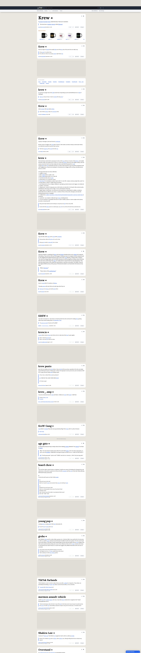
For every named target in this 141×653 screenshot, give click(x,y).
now (62, 53)
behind (55, 97)
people (47, 49)
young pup (40, 529)
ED (40, 378)
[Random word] (98, 8)
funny (47, 289)
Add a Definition (95, 10)
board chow (40, 496)
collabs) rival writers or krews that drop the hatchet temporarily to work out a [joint (63, 195)
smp (47, 397)
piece (82, 195)
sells (48, 109)
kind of (63, 600)
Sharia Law (46, 636)
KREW (39, 325)
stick (67, 483)
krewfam (55, 82)
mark (53, 144)
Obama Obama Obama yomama (48, 401)
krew (39, 99)
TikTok (46, 587)
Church (42, 605)
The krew (41, 289)
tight (61, 369)
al (52, 111)
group (48, 22)
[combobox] (72, 8)
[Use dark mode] (103, 8)
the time (51, 239)
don (64, 203)
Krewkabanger (61, 82)
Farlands (50, 587)
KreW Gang (42, 83)
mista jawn (43, 99)
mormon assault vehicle (42, 608)
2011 (60, 320)
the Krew (46, 268)
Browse (46, 10)
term (43, 600)
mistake (72, 636)
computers (59, 236)
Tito (66, 257)
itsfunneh (60, 24)
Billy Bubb (42, 209)
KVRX (48, 608)
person (43, 524)
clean (48, 483)
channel (53, 24)
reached (42, 587)
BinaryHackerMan (46, 496)
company (43, 109)
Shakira (60, 638)
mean (73, 544)
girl (42, 165)
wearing (54, 111)
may (55, 260)
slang (46, 539)
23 (52, 526)
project (54, 53)
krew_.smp (81, 82)
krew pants (40, 385)
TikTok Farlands (41, 589)
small (57, 141)
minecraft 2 (50, 242)
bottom (76, 161)
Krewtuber (44, 82)
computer (65, 471)
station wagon (49, 600)
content (67, 446)
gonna (42, 323)
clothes (52, 109)
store (62, 97)
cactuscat (43, 555)
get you (41, 97)
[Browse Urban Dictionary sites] (40, 8)
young (47, 526)
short (43, 181)
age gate (39, 457)
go (44, 323)
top (63, 161)
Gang (39, 429)
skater (75, 254)
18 (60, 206)
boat (67, 335)
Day (48, 605)
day (57, 148)
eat (71, 471)
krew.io (47, 83)
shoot (49, 335)
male (52, 369)
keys (59, 483)
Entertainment (55, 10)
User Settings (101, 10)
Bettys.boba (43, 27)
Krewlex (49, 82)
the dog (44, 529)
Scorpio (69, 395)
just (44, 242)
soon (77, 542)
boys (55, 254)
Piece (40, 181)
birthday (48, 452)
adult (50, 524)
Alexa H (44, 385)
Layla (52, 395)
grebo (39, 555)
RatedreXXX (43, 273)
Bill (40, 455)
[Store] (101, 8)
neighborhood (52, 271)
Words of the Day (40, 10)
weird (51, 372)
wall (74, 164)
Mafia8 (44, 434)
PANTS (57, 378)
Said (53, 584)
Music (61, 10)
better (47, 206)
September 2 (56, 320)
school (51, 148)
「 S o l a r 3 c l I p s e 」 (45, 325)
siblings (55, 283)
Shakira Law (40, 642)
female (62, 254)
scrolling (65, 583)
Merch (83, 27)
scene (52, 178)
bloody (53, 552)
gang (59, 141)
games (43, 286)
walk (53, 92)
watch (54, 289)
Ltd (55, 636)
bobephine (43, 245)
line (60, 604)
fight (80, 92)
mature (77, 446)
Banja (43, 457)
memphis (46, 429)
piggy (49, 236)
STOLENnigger (43, 114)
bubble (43, 175)
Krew (39, 27)
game (40, 335)
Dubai (55, 638)
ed (51, 375)
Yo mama (41, 399)
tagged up (46, 148)
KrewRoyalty (74, 82)
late (55, 524)
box (61, 49)
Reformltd (45, 642)
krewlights (68, 82)
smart (65, 395)
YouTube (45, 22)
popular (41, 22)
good (54, 236)
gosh (43, 52)
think (55, 49)
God (51, 551)
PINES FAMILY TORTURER (49, 589)
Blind (42, 151)
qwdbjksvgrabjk (44, 342)
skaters (46, 111)
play (47, 337)
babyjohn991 (43, 56)
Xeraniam (42, 291)
